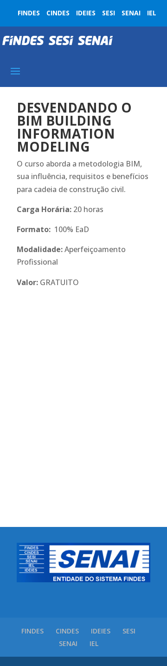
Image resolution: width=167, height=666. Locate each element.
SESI (108, 12)
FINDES (29, 12)
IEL (151, 12)
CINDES (58, 12)
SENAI (131, 12)
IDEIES (86, 12)
